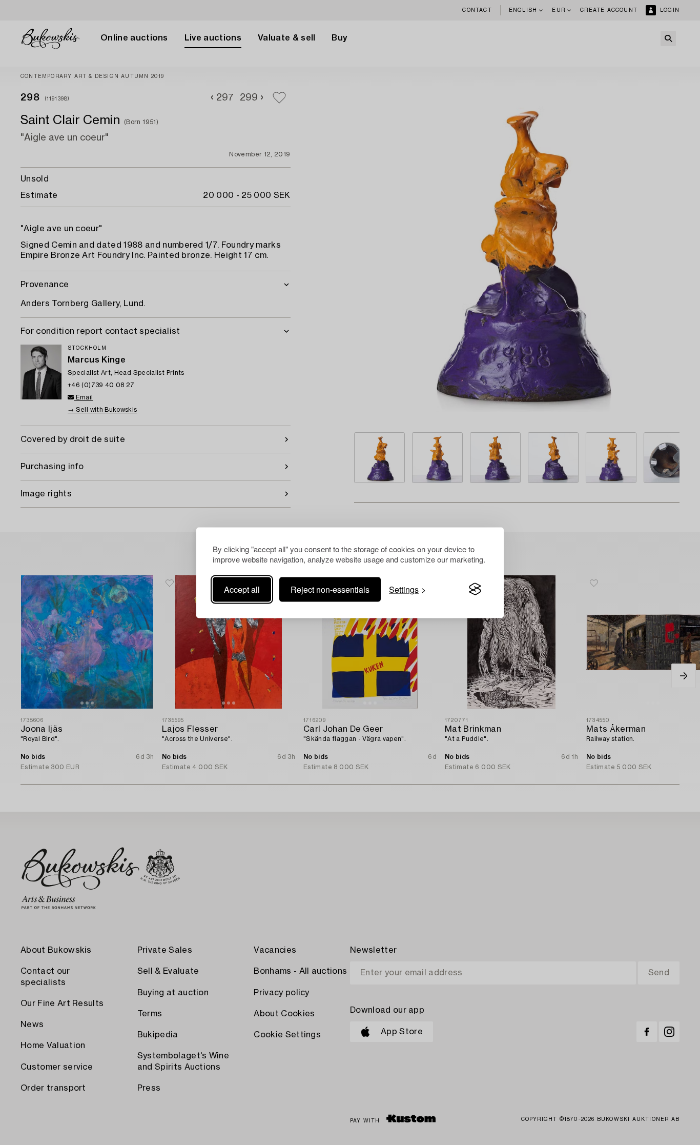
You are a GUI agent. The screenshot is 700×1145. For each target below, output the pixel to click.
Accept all (242, 589)
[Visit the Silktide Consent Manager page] (475, 589)
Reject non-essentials (330, 589)
